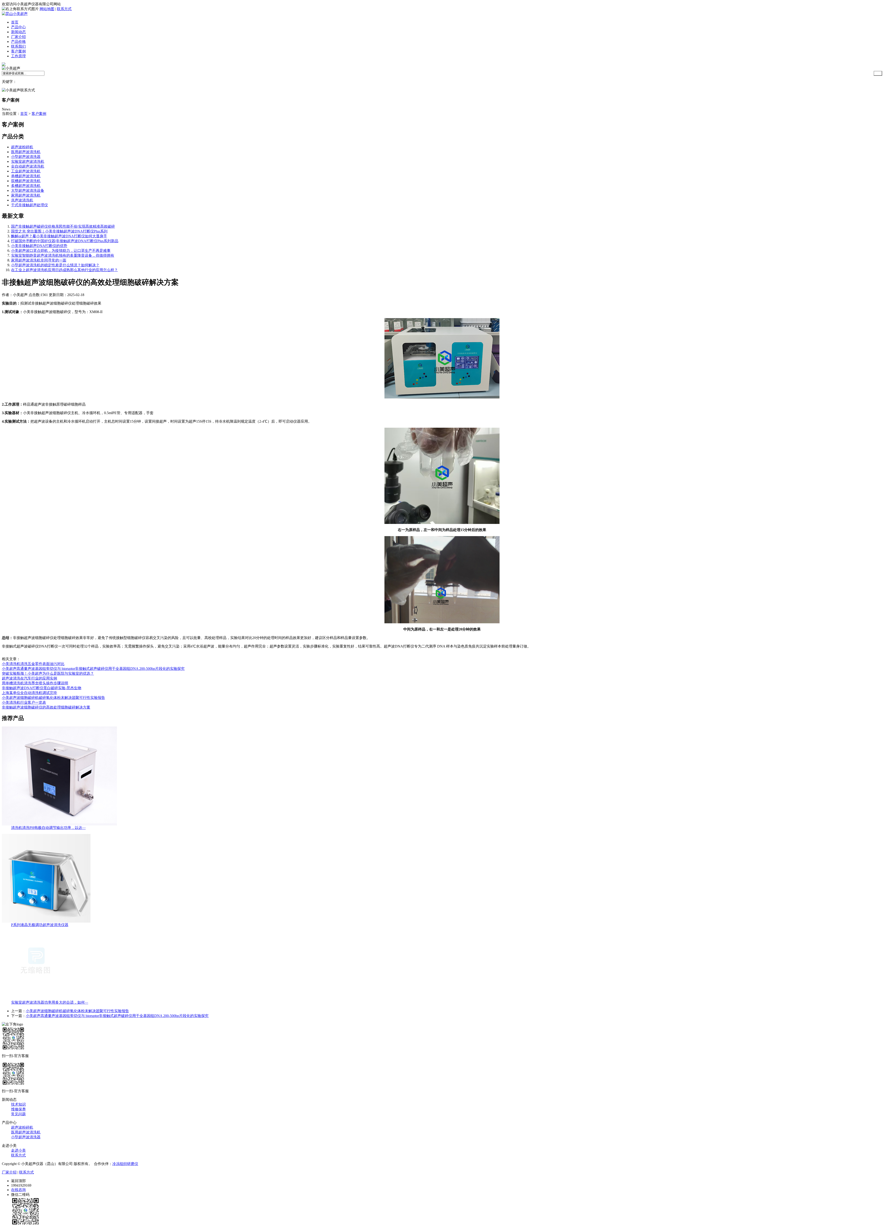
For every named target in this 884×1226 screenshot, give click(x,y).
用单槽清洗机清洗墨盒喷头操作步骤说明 (35, 683)
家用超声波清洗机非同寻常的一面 (38, 260)
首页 (14, 22)
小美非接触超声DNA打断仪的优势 (39, 246)
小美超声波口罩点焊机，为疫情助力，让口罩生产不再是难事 (60, 251)
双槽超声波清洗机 (26, 181)
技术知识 (18, 1104)
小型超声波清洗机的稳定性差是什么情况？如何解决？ (55, 265)
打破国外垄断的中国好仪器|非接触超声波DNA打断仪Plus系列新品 (64, 241)
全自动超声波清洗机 (27, 166)
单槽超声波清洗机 (26, 176)
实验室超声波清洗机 (27, 161)
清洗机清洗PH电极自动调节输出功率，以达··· (48, 828)
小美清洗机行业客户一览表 (24, 702)
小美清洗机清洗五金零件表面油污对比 (33, 664)
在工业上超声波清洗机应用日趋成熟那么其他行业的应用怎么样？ (64, 270)
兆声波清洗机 (22, 200)
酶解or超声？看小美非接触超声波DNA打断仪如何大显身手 (59, 236)
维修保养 (18, 1109)
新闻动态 (18, 32)
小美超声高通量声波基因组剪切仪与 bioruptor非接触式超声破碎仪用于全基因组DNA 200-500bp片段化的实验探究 (93, 669)
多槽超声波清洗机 (26, 186)
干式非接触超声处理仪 (29, 205)
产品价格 (18, 42)
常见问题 (18, 1114)
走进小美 (18, 1150)
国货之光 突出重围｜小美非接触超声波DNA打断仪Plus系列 (59, 231)
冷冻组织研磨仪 (125, 1164)
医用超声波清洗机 (26, 152)
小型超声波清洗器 (26, 157)
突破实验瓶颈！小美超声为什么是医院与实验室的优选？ (48, 673)
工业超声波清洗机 (26, 171)
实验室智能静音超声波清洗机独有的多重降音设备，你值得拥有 (62, 255)
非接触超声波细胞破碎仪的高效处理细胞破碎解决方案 (46, 707)
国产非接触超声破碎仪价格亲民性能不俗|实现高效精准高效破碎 (63, 226)
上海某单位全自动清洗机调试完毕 (29, 693)
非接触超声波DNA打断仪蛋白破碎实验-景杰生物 (41, 688)
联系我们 (18, 46)
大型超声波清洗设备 (27, 190)
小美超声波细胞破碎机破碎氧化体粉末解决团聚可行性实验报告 (53, 698)
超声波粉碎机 (22, 147)
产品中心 (18, 27)
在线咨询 (18, 1190)
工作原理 (18, 56)
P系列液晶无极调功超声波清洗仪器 (39, 925)
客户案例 (18, 51)
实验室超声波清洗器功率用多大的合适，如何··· (49, 1002)
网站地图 (47, 9)
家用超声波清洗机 (26, 195)
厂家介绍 (18, 37)
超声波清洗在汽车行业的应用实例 (29, 678)
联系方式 (64, 9)
